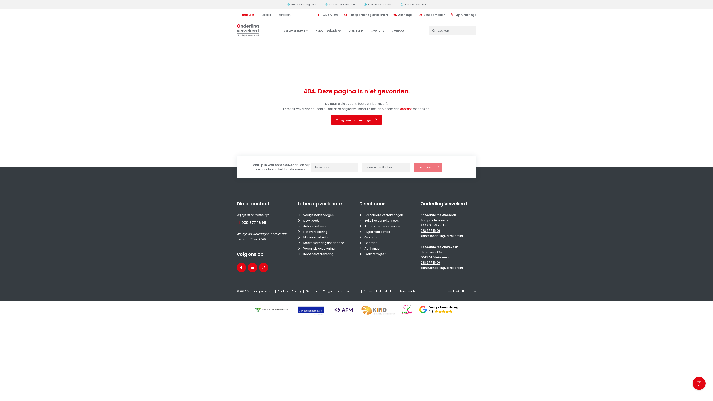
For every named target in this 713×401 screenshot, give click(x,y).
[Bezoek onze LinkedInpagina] (252, 267)
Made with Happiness (462, 291)
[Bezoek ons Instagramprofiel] (263, 267)
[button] (438, 309)
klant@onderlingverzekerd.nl (442, 236)
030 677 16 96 (253, 222)
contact (406, 109)
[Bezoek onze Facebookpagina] (241, 267)
